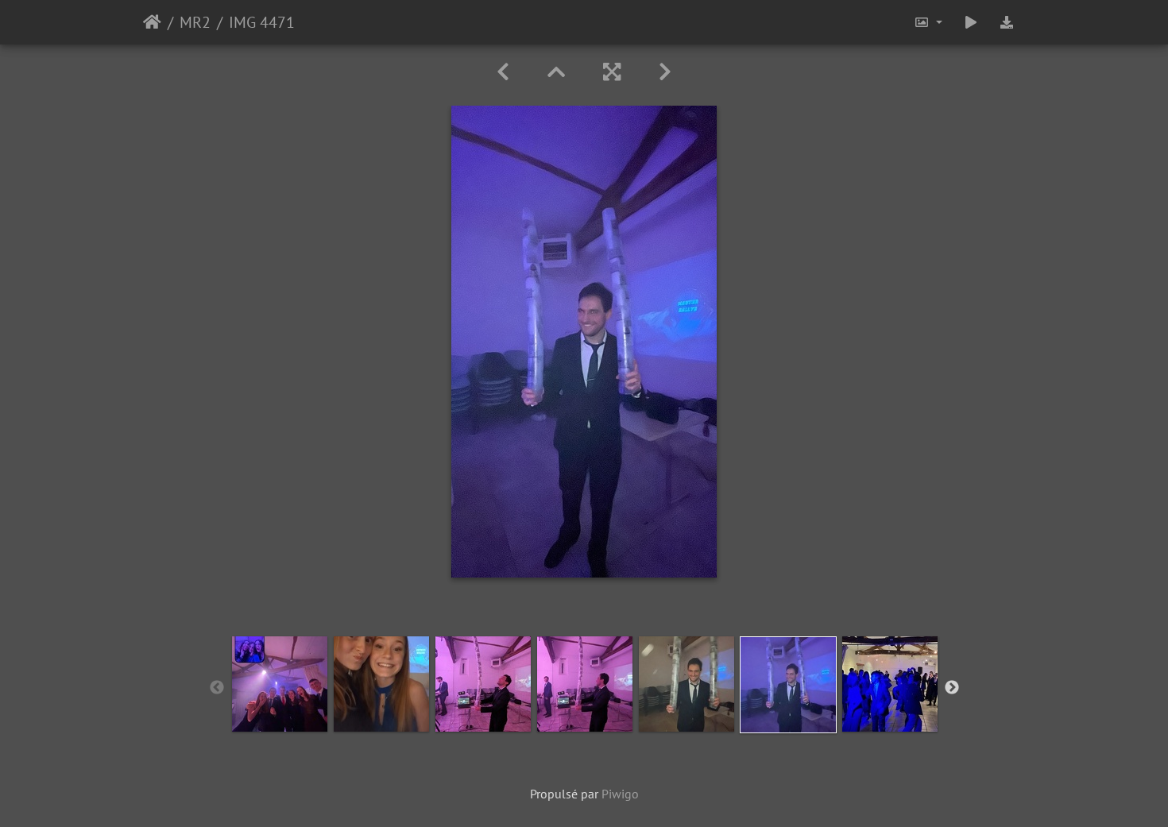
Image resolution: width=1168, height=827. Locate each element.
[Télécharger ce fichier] (1006, 22)
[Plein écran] (612, 72)
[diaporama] (971, 22)
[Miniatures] (556, 72)
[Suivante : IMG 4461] (665, 72)
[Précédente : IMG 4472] (503, 72)
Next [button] (952, 688)
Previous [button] (217, 688)
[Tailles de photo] (928, 22)
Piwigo (620, 794)
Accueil (152, 22)
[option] (280, 684)
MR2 (195, 22)
